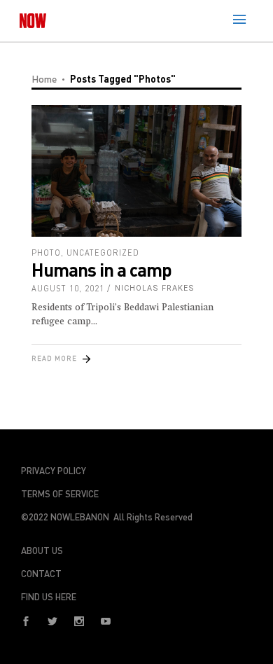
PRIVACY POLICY (53, 470)
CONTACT (41, 573)
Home (44, 79)
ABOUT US (42, 550)
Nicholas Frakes (155, 288)
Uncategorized (102, 252)
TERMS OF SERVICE (60, 493)
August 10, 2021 (67, 288)
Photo (46, 252)
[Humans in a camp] (136, 171)
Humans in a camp (101, 269)
